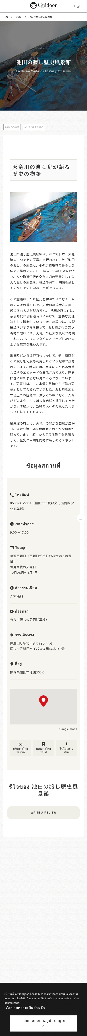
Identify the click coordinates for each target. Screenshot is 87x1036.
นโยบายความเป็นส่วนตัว (24, 1007)
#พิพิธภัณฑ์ (12, 127)
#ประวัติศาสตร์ (34, 127)
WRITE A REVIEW (43, 812)
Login (78, 6)
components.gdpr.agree (43, 1023)
